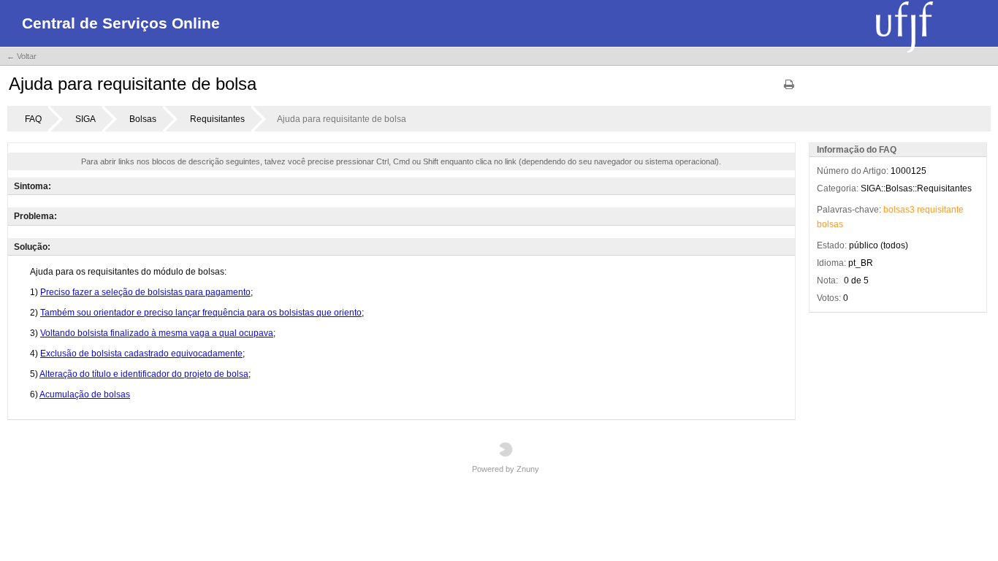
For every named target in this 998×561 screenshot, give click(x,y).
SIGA (85, 119)
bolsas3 (899, 210)
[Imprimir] (789, 89)
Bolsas (142, 119)
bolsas (830, 224)
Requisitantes (217, 119)
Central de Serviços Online (121, 23)
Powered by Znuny (505, 469)
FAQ (33, 119)
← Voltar (22, 56)
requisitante (940, 210)
